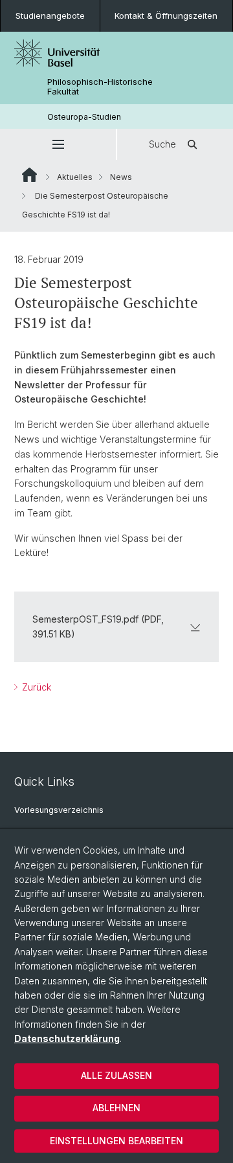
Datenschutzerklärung (67, 1038)
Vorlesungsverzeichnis (59, 810)
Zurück (35, 686)
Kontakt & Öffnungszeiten (166, 15)
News (121, 177)
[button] (58, 144)
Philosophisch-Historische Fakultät (100, 86)
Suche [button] (162, 144)
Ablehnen (116, 1107)
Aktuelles (75, 177)
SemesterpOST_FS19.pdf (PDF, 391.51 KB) (98, 626)
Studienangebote (50, 15)
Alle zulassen (116, 1075)
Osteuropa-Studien (84, 117)
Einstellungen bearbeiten (116, 1140)
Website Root (29, 175)
